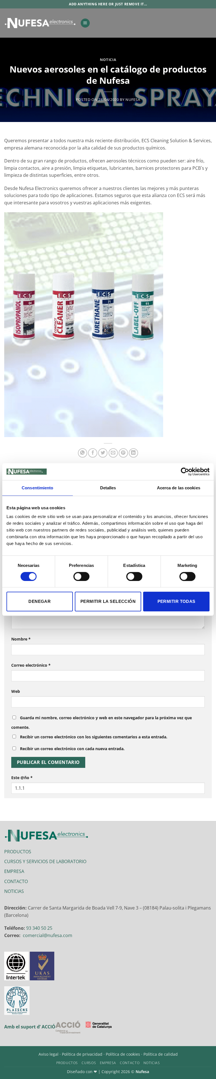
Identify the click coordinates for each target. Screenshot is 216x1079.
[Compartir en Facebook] (92, 453)
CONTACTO (16, 881)
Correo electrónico (31, 665)
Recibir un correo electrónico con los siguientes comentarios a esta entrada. (93, 736)
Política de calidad (160, 1054)
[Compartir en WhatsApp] (82, 453)
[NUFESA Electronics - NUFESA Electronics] (40, 23)
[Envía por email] (113, 453)
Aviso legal (48, 1054)
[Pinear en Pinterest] (123, 453)
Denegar (39, 601)
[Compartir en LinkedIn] (133, 453)
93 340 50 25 (39, 928)
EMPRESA (14, 871)
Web (15, 691)
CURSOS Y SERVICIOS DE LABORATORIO (45, 861)
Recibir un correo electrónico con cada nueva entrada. (72, 748)
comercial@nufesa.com (47, 935)
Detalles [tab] (108, 487)
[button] (85, 23)
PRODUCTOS (17, 852)
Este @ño (22, 777)
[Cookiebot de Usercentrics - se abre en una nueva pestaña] (185, 471)
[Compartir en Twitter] (102, 453)
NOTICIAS (14, 891)
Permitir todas (176, 601)
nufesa (132, 99)
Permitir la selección (108, 601)
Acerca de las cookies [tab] (178, 487)
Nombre (21, 639)
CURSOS (89, 1062)
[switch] (81, 576)
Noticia (108, 59)
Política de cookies (123, 1054)
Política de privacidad (82, 1054)
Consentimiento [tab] (37, 487)
